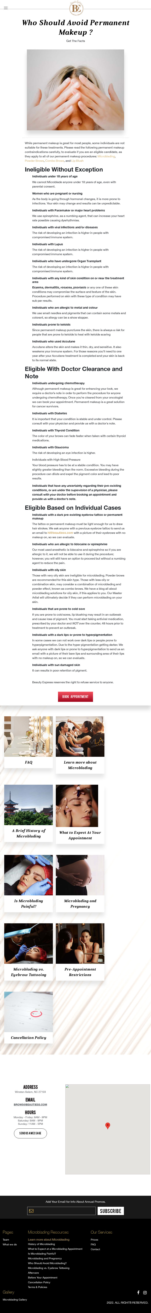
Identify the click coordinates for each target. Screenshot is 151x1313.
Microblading (106, 156)
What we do (10, 1244)
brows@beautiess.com (30, 1104)
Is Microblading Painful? (42, 1253)
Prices (94, 1239)
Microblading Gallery (15, 1299)
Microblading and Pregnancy (45, 1258)
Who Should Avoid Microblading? (47, 1263)
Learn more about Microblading (48, 1239)
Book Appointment (75, 696)
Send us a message (30, 1133)
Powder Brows (34, 160)
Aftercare (33, 1272)
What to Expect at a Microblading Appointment (55, 1248)
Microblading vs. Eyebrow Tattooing (48, 1267)
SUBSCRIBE (110, 1211)
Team (6, 1239)
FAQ (28, 762)
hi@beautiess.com (60, 532)
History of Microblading (41, 1244)
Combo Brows (54, 160)
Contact (95, 1249)
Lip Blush (77, 160)
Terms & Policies (37, 1287)
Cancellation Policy (28, 1038)
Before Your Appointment (42, 1277)
